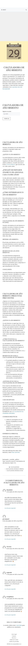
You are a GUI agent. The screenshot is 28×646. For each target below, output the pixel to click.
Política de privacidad (14, 641)
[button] (26, 10)
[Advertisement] (14, 26)
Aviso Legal (14, 634)
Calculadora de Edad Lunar (15, 470)
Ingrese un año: (7, 111)
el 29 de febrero (10, 164)
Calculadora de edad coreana (15, 469)
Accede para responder (10, 508)
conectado (19, 625)
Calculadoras (15, 467)
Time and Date (16, 452)
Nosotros (14, 637)
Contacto (14, 636)
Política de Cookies (14, 639)
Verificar (6, 118)
